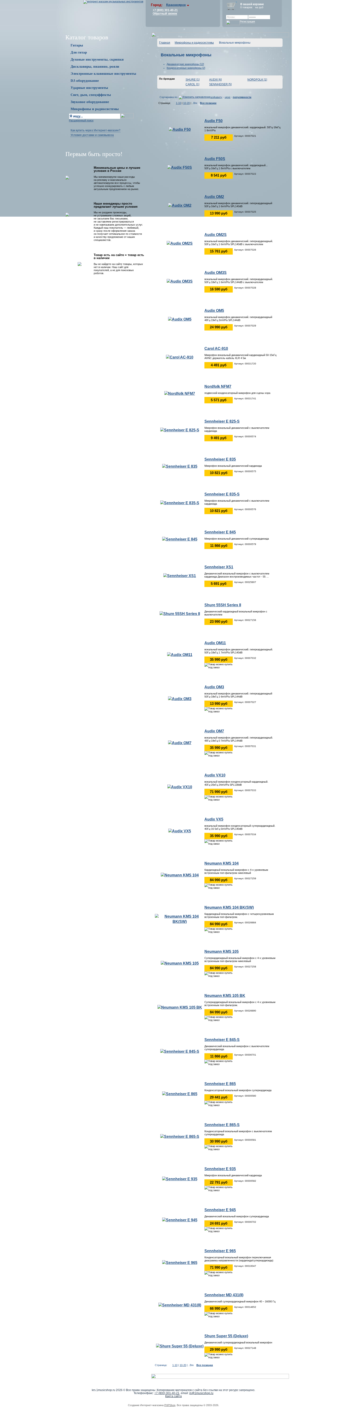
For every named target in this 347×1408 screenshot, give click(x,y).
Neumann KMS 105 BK (224, 996)
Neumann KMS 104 (221, 863)
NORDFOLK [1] (257, 79)
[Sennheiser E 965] (179, 1262)
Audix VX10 (214, 775)
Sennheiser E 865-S (222, 1125)
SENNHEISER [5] (220, 84)
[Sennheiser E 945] (179, 1220)
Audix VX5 (213, 819)
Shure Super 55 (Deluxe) (226, 1336)
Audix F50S (214, 159)
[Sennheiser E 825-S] (179, 430)
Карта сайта (173, 1396)
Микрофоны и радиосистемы (194, 42)
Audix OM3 (214, 687)
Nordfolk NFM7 (217, 386)
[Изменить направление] (195, 97)
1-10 (178, 103)
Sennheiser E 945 (220, 1210)
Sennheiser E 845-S (222, 1040)
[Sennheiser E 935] (179, 1179)
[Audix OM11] (179, 654)
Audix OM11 (215, 643)
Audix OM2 (214, 197)
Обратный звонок (165, 13)
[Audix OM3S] (180, 281)
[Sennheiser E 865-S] (179, 1136)
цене (227, 97)
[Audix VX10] (179, 787)
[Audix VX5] (179, 831)
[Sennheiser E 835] (179, 466)
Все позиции (208, 103)
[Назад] (173, 103)
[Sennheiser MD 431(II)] (179, 1305)
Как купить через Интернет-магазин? (95, 130)
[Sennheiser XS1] (179, 576)
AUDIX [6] (215, 79)
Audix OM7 (214, 731)
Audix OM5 (214, 311)
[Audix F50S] (179, 167)
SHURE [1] (192, 79)
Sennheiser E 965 (220, 1251)
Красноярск (176, 5)
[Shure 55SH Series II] (180, 613)
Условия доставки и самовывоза (92, 135)
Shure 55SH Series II (222, 605)
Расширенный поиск (81, 120)
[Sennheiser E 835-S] (179, 503)
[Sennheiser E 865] (179, 1094)
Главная (164, 42)
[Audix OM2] (179, 205)
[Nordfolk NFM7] (179, 393)
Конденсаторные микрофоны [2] (186, 67)
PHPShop (169, 1405)
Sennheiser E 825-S (222, 421)
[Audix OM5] (179, 319)
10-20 (186, 103)
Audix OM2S (215, 235)
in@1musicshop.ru (201, 1393)
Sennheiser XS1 (218, 567)
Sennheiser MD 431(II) (223, 1295)
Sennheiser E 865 (220, 1084)
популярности (242, 97)
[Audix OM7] (179, 743)
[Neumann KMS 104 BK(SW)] (179, 919)
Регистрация (247, 21)
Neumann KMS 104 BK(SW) (229, 907)
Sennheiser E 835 (220, 459)
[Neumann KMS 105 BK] (179, 1007)
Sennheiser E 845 (220, 532)
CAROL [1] (192, 84)
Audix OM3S (215, 273)
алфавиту (216, 97)
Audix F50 (213, 121)
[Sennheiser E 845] (179, 539)
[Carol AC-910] (179, 357)
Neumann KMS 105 (221, 952)
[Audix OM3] (179, 699)
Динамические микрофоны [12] (185, 64)
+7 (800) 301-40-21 (165, 10)
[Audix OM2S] (180, 243)
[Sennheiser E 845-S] (179, 1051)
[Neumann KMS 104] (180, 875)
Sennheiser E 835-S (222, 494)
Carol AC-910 (216, 349)
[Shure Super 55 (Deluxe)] (179, 1346)
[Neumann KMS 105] (180, 963)
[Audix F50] (180, 129)
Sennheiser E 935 (220, 1169)
